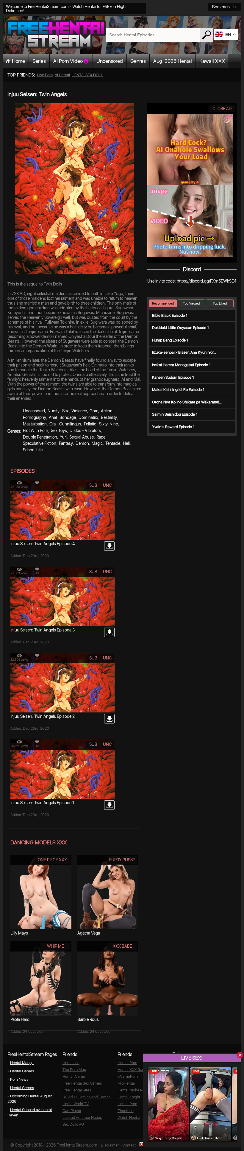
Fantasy (66, 443)
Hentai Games (22, 1071)
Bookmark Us (224, 6)
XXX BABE (122, 946)
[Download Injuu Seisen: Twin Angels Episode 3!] (109, 632)
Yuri (63, 437)
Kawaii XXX (212, 61)
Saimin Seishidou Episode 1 (175, 414)
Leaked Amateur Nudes (82, 1117)
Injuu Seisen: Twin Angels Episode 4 (42, 543)
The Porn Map (74, 1069)
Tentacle (112, 443)
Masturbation (35, 424)
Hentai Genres (22, 1088)
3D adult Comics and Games (86, 1097)
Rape (100, 437)
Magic (97, 443)
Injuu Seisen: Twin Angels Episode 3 (42, 630)
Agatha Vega (88, 933)
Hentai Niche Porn (133, 1090)
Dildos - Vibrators (85, 430)
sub (93, 485)
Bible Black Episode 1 (169, 315)
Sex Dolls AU (73, 1124)
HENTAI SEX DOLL (87, 75)
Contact (129, 1145)
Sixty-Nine (108, 424)
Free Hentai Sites (76, 1090)
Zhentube (126, 1110)
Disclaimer (110, 1145)
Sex (65, 410)
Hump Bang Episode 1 (170, 340)
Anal (53, 417)
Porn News (19, 1079)
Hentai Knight (129, 1097)
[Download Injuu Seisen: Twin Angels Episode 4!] (109, 546)
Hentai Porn (127, 1062)
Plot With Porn (35, 430)
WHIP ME (55, 946)
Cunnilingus (70, 424)
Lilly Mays (19, 933)
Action (106, 410)
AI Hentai (62, 75)
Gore (94, 410)
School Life (33, 449)
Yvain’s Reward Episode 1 (173, 427)
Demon (82, 443)
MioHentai (126, 1083)
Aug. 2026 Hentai (172, 61)
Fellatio (90, 424)
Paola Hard (19, 1019)
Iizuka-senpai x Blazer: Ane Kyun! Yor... (184, 352)
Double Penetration (40, 437)
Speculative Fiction (39, 443)
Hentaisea (70, 1062)
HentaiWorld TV (75, 1104)
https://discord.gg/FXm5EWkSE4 (206, 281)
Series (39, 61)
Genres (138, 61)
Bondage (68, 417)
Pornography (34, 417)
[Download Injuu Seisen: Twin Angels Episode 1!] (109, 805)
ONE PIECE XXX (52, 859)
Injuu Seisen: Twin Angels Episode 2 (42, 716)
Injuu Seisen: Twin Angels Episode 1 (42, 802)
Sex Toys (59, 430)
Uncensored (109, 61)
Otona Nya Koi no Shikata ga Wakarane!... (187, 402)
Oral (53, 424)
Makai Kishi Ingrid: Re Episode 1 (178, 389)
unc (107, 485)
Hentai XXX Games (133, 1069)
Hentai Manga (22, 1062)
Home (18, 61)
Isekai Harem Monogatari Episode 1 (181, 365)
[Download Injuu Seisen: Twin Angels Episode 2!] (109, 718)
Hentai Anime (73, 1076)
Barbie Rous (88, 1019)
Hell (126, 443)
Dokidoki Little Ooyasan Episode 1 (180, 327)
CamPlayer (71, 1110)
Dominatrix (88, 417)
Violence (79, 410)
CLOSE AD (222, 108)
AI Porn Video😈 (71, 61)
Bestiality (109, 417)
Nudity (54, 410)
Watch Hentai (129, 1117)
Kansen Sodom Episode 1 (173, 377)
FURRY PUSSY (122, 859)
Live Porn (45, 75)
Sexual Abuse (81, 437)
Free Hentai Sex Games (82, 1083)
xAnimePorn (128, 1076)
